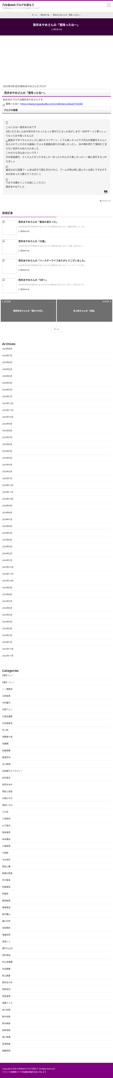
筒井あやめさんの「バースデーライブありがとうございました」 (52, 260)
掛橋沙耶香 (7, 873)
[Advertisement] (56, 57)
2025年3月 (7, 464)
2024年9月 (7, 505)
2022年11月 (7, 655)
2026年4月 (7, 376)
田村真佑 (6, 955)
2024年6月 (7, 526)
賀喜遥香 (6, 996)
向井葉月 (6, 777)
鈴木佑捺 (6, 1016)
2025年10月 (7, 417)
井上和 (5, 730)
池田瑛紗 (6, 927)
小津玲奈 (6, 818)
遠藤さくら (7, 1002)
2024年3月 (7, 546)
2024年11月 (7, 492)
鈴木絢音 (6, 1023)
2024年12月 (7, 485)
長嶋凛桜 (6, 1030)
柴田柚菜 (6, 900)
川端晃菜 (6, 845)
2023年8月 (7, 594)
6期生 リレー (8, 682)
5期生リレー (8, 675)
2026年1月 (7, 396)
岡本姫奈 (6, 832)
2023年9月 (7, 587)
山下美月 (6, 825)
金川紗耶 (6, 1009)
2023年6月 (7, 608)
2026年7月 (7, 355)
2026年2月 (7, 389)
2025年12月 (7, 403)
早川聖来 (6, 880)
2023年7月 (7, 601)
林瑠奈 (5, 893)
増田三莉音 (7, 791)
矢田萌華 (6, 968)
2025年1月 (7, 478)
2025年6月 (7, 444)
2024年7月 (7, 519)
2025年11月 (7, 410)
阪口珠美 (6, 1036)
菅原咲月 (6, 989)
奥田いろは (7, 805)
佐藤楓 (5, 743)
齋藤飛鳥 (6, 1050)
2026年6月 (7, 362)
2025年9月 (7, 423)
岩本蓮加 (6, 839)
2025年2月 (7, 471)
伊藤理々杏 (7, 736)
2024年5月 (7, 532)
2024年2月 (7, 553)
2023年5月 (7, 614)
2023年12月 (7, 567)
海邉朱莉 (6, 934)
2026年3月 (7, 382)
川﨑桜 (5, 852)
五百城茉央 (7, 723)
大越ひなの (7, 798)
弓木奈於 (6, 859)
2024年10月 (7, 498)
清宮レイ (6, 941)
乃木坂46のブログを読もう (18, 5)
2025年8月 (7, 430)
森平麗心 (6, 914)
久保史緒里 (7, 716)
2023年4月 (7, 621)
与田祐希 (6, 695)
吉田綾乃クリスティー (12, 770)
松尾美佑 (6, 886)
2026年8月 (7, 348)
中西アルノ (7, 709)
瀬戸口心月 (7, 948)
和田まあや (7, 784)
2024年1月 (7, 560)
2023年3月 (7, 628)
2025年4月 (7, 457)
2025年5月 (7, 451)
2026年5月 (7, 369)
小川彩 (5, 811)
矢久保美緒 (7, 961)
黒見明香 (6, 1043)
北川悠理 (6, 764)
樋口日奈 (6, 921)
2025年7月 (7, 437)
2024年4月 (7, 539)
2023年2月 (7, 635)
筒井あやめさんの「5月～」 (33, 280)
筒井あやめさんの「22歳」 (32, 241)
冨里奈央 (6, 757)
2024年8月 (7, 512)
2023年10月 (7, 580)
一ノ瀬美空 (7, 689)
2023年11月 (7, 573)
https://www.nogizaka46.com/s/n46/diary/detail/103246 (51, 103)
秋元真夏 (6, 975)
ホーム (56, 329)
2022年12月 (7, 648)
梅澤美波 (6, 907)
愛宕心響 (6, 866)
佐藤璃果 (6, 750)
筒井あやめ (57, 29)
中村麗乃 (6, 702)
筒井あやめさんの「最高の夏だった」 (38, 221)
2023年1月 (7, 642)
